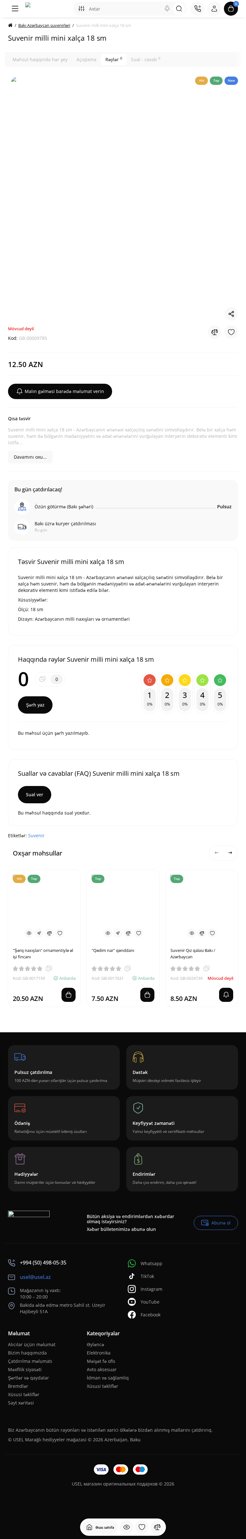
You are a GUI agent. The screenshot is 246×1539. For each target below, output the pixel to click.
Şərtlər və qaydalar (28, 1378)
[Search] (167, 9)
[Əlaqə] (198, 9)
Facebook (150, 1315)
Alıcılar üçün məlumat (31, 1344)
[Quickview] (28, 933)
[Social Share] (231, 314)
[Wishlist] (231, 332)
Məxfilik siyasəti (25, 1369)
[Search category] (81, 9)
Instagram (151, 1289)
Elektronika (99, 1353)
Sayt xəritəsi (21, 1403)
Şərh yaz (35, 705)
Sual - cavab (145, 59)
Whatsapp (151, 1263)
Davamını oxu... (30, 457)
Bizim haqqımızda (27, 1353)
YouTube (150, 1302)
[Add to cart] (69, 995)
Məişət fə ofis (101, 1361)
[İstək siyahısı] (142, 1527)
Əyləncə (95, 1344)
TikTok (147, 1276)
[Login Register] (214, 9)
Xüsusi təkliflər (23, 1394)
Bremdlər (18, 1386)
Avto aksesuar (102, 1369)
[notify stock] (226, 995)
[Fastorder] (39, 933)
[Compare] (214, 332)
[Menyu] (15, 9)
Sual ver (34, 794)
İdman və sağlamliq (108, 1378)
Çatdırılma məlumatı (30, 1361)
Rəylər (113, 59)
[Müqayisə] (157, 1527)
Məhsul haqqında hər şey (40, 59)
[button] (216, 853)
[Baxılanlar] (126, 1527)
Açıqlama (86, 59)
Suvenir (36, 835)
